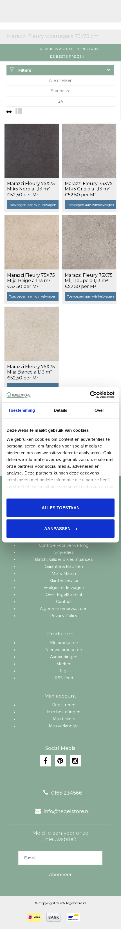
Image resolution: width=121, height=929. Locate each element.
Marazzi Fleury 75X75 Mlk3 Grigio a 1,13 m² (89, 186)
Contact (64, 601)
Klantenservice (63, 580)
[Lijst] (18, 111)
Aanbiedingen (63, 656)
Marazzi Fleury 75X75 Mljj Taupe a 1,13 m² (89, 278)
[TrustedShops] (88, 917)
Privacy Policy (63, 615)
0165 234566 (66, 793)
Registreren (63, 704)
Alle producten (64, 642)
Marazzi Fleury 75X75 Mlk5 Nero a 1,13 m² (31, 186)
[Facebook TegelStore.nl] (45, 760)
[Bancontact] (73, 917)
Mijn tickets (64, 718)
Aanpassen (57, 528)
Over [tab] (99, 410)
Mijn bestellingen (63, 711)
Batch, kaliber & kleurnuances (64, 559)
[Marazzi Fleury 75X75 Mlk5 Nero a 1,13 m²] (31, 150)
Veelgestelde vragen (64, 587)
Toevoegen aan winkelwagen (32, 205)
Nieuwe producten (63, 649)
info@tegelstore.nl (67, 811)
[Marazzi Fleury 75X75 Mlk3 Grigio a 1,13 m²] (89, 150)
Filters (24, 70)
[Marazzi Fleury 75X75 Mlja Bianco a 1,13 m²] (31, 334)
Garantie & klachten (64, 566)
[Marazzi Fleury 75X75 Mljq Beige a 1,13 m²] (31, 242)
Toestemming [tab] (21, 410)
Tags (63, 670)
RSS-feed (64, 677)
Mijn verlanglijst (64, 725)
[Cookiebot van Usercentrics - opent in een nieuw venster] (90, 394)
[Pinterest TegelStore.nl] (60, 760)
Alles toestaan (61, 507)
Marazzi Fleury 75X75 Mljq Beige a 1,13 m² (31, 278)
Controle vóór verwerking (64, 545)
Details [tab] (61, 410)
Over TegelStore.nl (64, 594)
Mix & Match (63, 573)
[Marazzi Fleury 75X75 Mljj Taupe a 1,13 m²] (89, 242)
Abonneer (60, 874)
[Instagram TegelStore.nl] (75, 760)
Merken (63, 663)
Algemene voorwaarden (64, 608)
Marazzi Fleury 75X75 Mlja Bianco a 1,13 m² (31, 369)
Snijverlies (63, 552)
